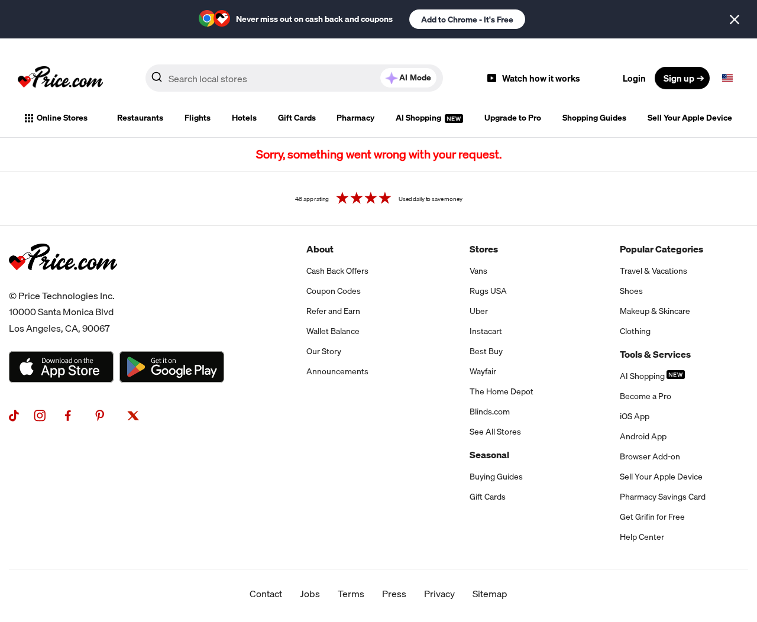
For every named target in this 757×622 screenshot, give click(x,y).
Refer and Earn (333, 311)
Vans (478, 270)
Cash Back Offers (337, 270)
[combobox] (294, 78)
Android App (643, 436)
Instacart (486, 331)
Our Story (323, 351)
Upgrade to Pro (512, 117)
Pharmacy (355, 117)
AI (415, 77)
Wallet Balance (333, 331)
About (320, 249)
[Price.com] (63, 283)
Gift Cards (297, 117)
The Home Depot (501, 391)
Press (394, 594)
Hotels (244, 117)
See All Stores (495, 431)
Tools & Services (655, 354)
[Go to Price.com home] (60, 78)
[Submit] (156, 80)
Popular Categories (661, 249)
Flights (198, 117)
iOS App (634, 416)
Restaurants (140, 117)
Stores (484, 249)
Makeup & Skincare (655, 311)
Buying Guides (496, 476)
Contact (266, 594)
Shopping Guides (594, 117)
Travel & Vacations (653, 270)
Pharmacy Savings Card (663, 496)
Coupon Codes (333, 290)
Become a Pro (645, 396)
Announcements (337, 371)
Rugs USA (488, 290)
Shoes (631, 290)
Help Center (642, 536)
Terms (351, 594)
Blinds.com (490, 411)
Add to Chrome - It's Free (467, 19)
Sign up (679, 78)
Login (634, 78)
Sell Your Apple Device (690, 117)
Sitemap (490, 594)
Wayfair (483, 371)
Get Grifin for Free (652, 516)
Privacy (439, 594)
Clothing (635, 331)
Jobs (310, 594)
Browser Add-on (650, 456)
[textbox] (727, 78)
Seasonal (489, 454)
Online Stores (62, 117)
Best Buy (486, 351)
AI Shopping (419, 117)
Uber (479, 311)
